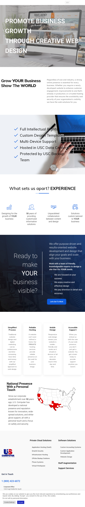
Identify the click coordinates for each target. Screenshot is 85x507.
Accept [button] (20, 502)
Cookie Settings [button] (9, 502)
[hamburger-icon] (67, 2)
